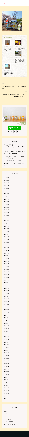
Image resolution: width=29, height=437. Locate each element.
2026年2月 (6, 188)
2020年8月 (6, 358)
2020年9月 (6, 355)
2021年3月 (6, 339)
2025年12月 (7, 193)
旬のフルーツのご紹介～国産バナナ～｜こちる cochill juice (8, 49)
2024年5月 (6, 239)
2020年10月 (7, 353)
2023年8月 (6, 264)
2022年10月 (7, 288)
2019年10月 (7, 385)
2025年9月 (6, 202)
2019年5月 (6, 396)
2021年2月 (6, 342)
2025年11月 (7, 196)
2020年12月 (7, 347)
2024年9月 (6, 229)
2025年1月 (6, 220)
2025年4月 (6, 212)
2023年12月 (7, 253)
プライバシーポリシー (22, 433)
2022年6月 (6, 299)
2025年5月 (6, 210)
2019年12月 (7, 380)
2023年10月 (7, 258)
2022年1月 (6, 312)
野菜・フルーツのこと (9, 424)
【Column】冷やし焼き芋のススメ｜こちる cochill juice (20, 48)
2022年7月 (6, 296)
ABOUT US (5, 433)
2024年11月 (7, 223)
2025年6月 (6, 207)
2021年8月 (6, 326)
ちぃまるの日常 (8, 419)
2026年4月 (6, 183)
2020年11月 (7, 350)
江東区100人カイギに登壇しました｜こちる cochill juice (8, 73)
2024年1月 (6, 250)
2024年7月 (6, 234)
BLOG (4, 80)
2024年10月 (7, 226)
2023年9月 (6, 261)
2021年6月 (6, 331)
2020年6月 (6, 363)
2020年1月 (6, 377)
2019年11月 (6, 382)
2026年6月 (6, 177)
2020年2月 (6, 374)
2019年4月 (6, 399)
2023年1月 (6, 283)
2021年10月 (7, 320)
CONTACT (9, 433)
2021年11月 (6, 318)
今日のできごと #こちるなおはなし (13, 160)
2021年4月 (6, 336)
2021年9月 (6, 323)
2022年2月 (6, 309)
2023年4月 (6, 274)
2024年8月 (6, 231)
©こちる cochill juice (14, 434)
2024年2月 (6, 247)
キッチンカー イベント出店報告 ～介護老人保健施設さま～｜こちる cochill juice (19, 61)
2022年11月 (7, 285)
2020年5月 (6, 366)
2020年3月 (6, 372)
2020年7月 (6, 361)
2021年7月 (6, 328)
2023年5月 (6, 272)
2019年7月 (6, 393)
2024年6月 (6, 237)
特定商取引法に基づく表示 (14, 433)
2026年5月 (6, 180)
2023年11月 (7, 256)
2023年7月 (6, 266)
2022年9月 (6, 291)
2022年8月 (6, 293)
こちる (6, 416)
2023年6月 (6, 269)
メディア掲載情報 (8, 422)
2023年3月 (6, 277)
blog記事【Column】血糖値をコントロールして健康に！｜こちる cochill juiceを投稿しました (14, 147)
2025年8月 (6, 204)
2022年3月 (6, 307)
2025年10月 (7, 199)
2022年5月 (6, 301)
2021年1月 (6, 345)
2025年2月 (6, 218)
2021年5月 (6, 334)
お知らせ (6, 414)
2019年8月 (6, 390)
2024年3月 (6, 245)
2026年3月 (6, 185)
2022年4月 (6, 304)
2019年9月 (6, 388)
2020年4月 (6, 369)
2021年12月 (7, 315)
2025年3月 (6, 215)
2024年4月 (6, 242)
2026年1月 (6, 191)
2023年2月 (6, 280)
